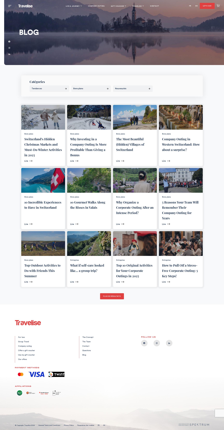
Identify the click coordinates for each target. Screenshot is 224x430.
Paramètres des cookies (86, 425)
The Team (86, 342)
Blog (84, 355)
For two (21, 337)
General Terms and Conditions (49, 425)
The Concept (87, 337)
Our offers (22, 359)
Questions (86, 350)
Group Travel (23, 342)
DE (196, 6)
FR (190, 6)
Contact (154, 6)
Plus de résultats (112, 296)
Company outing (96, 6)
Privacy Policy (69, 425)
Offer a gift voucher (26, 350)
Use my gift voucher (26, 355)
